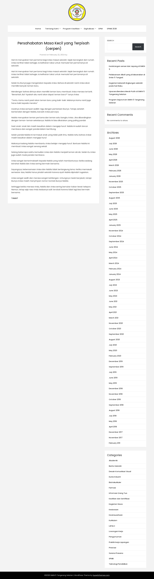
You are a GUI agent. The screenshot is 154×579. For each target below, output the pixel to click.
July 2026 (113, 143)
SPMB (111, 558)
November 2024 (116, 230)
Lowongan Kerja (116, 531)
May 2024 (113, 252)
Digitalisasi (89, 28)
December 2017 (116, 432)
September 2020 (116, 334)
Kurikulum (113, 520)
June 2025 (113, 209)
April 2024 (113, 257)
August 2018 (114, 410)
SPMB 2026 (112, 28)
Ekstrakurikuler (115, 482)
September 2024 (116, 241)
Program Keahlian (71, 28)
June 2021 (113, 301)
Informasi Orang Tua (118, 493)
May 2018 (113, 421)
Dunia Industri (115, 477)
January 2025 (115, 225)
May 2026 (113, 154)
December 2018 (116, 388)
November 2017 (115, 437)
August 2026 (114, 138)
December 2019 (116, 361)
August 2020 (114, 339)
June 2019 (113, 377)
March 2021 (113, 318)
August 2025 (114, 198)
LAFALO (112, 526)
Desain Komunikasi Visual (120, 471)
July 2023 (113, 285)
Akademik (113, 460)
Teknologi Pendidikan (118, 564)
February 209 (114, 443)
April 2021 (113, 312)
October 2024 (115, 236)
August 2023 (114, 279)
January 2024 (115, 274)
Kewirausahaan (116, 515)
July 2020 (113, 345)
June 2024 (113, 247)
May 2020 (113, 350)
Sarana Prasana (116, 553)
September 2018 (116, 405)
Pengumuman (115, 536)
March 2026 (114, 165)
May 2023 (113, 296)
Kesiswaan (113, 509)
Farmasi (112, 487)
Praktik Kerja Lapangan (119, 542)
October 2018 (115, 399)
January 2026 (115, 176)
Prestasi (112, 547)
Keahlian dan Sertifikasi (119, 498)
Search (110, 40)
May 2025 (113, 214)
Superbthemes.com (101, 575)
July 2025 (113, 203)
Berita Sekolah (115, 466)
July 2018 (112, 415)
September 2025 (116, 192)
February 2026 (115, 170)
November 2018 (115, 394)
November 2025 (116, 181)
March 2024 (114, 263)
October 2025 (115, 187)
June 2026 (113, 149)
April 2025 (113, 219)
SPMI (100, 28)
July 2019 (112, 372)
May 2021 (113, 307)
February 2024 (115, 268)
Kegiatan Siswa (116, 504)
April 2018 (113, 426)
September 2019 (116, 366)
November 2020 (116, 323)
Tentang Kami (52, 28)
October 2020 (115, 328)
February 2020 (115, 356)
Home (38, 28)
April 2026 (113, 160)
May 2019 (113, 383)
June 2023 (113, 290)
